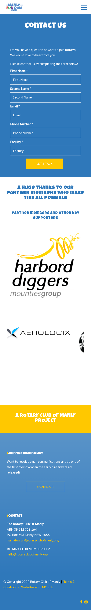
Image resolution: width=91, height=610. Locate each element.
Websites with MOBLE (37, 587)
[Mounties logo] (45, 265)
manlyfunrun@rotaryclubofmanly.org (33, 540)
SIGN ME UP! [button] (45, 486)
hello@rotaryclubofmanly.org (27, 554)
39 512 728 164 (25, 529)
